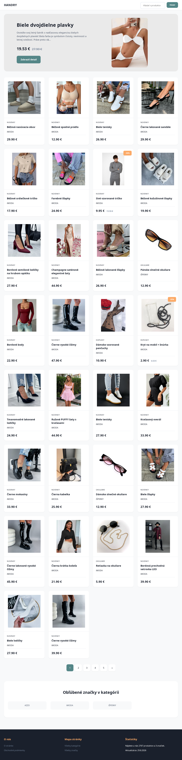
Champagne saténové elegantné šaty (65, 271)
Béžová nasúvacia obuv (21, 127)
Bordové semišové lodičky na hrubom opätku (23, 271)
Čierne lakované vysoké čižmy (21, 567)
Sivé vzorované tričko (109, 198)
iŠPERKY (144, 274)
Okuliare (145, 265)
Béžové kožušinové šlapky (156, 198)
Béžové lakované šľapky (110, 269)
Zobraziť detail (29, 59)
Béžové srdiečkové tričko (22, 198)
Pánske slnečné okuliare (155, 269)
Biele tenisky (104, 127)
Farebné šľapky (61, 198)
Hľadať (172, 5)
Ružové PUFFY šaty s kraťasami (64, 421)
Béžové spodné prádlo (65, 127)
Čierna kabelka (61, 494)
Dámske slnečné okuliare (111, 494)
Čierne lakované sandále (156, 127)
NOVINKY (11, 122)
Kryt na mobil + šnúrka (154, 344)
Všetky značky (71, 750)
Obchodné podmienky (14, 750)
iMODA (10, 131)
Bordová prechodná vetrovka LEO (153, 567)
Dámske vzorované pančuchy (107, 346)
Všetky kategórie (72, 745)
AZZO (27, 705)
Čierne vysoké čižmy (64, 344)
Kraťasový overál (151, 419)
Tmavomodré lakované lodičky (21, 421)
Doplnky (100, 340)
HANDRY (10, 5)
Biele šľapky (148, 494)
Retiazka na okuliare (108, 565)
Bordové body (15, 344)
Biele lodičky (14, 640)
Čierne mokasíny (17, 494)
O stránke (8, 745)
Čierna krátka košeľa (64, 565)
